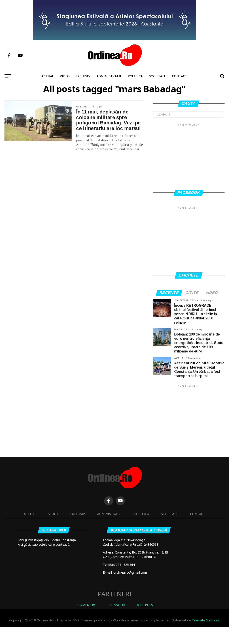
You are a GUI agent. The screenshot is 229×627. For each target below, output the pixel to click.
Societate (157, 76)
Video (65, 76)
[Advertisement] (188, 155)
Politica (135, 76)
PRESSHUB (116, 605)
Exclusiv (83, 76)
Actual (48, 76)
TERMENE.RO (86, 605)
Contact (179, 76)
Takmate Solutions (206, 620)
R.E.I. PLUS (145, 605)
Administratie (109, 76)
